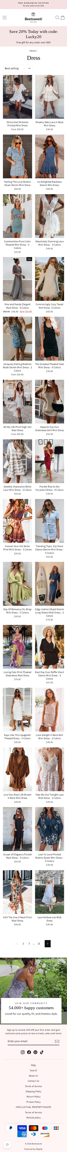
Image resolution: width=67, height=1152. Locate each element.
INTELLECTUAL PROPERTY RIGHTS (33, 1107)
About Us (33, 1075)
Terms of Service (33, 1086)
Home (33, 50)
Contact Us (33, 1080)
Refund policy (33, 1117)
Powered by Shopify (33, 1149)
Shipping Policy (33, 1091)
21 (39, 943)
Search (33, 1070)
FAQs (33, 1065)
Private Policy (33, 1101)
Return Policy (33, 1096)
